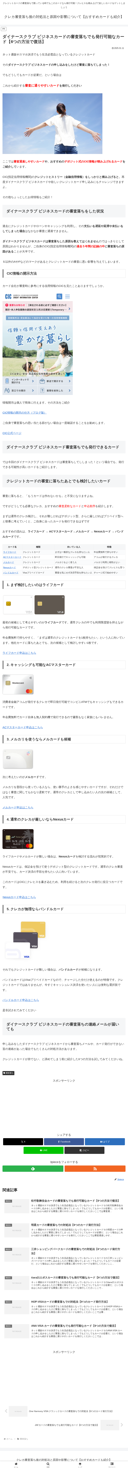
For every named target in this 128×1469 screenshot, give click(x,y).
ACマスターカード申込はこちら (22, 727)
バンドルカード (10, 572)
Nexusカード (9, 567)
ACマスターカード (12, 557)
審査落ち (9, 1073)
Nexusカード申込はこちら (19, 897)
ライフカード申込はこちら (19, 652)
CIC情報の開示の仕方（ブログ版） (24, 412)
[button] (84, 1150)
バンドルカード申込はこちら (20, 1000)
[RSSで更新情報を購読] (95, 1168)
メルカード (8, 562)
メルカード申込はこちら (17, 807)
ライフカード (9, 552)
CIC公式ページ (11, 433)
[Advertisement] (64, 1105)
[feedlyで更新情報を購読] (32, 1168)
